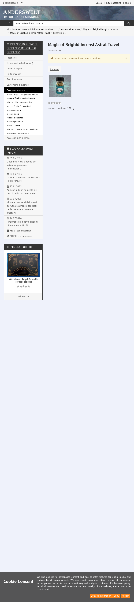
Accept (125, 595)
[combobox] (13, 3)
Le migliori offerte (20, 247)
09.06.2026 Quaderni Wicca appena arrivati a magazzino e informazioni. (22, 163)
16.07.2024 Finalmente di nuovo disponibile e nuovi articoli (23, 222)
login (128, 2)
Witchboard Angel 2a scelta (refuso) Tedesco (23, 280)
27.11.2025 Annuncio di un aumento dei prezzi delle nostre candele (22, 190)
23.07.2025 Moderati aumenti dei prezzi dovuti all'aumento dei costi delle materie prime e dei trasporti (22, 205)
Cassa (99, 2)
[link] (54, 103)
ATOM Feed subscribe (20, 236)
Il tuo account (113, 2)
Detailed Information (101, 595)
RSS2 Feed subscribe (20, 230)
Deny (116, 595)
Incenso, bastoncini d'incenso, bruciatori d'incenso (22, 48)
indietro (54, 69)
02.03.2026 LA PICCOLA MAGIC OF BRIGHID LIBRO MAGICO (23, 177)
